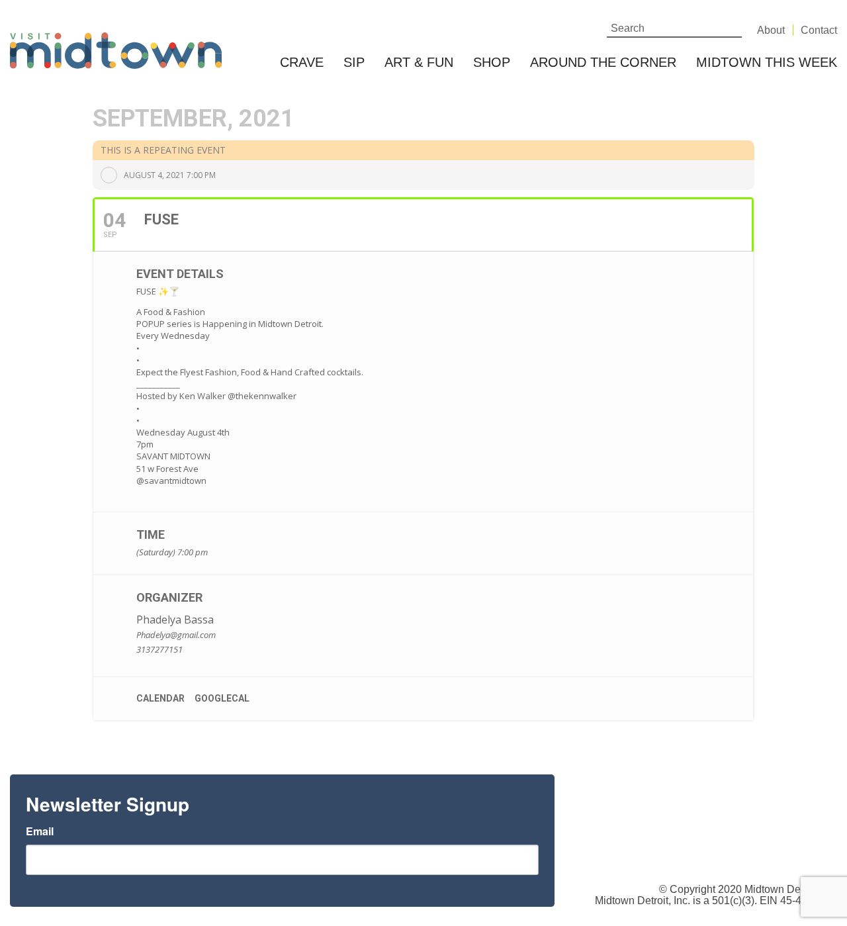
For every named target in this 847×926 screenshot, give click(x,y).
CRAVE (302, 62)
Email (40, 831)
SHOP (491, 62)
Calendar (160, 698)
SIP (354, 62)
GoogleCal (222, 698)
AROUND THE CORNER (603, 62)
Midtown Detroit (781, 889)
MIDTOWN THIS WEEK (766, 62)
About (771, 30)
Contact (819, 30)
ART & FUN (418, 62)
